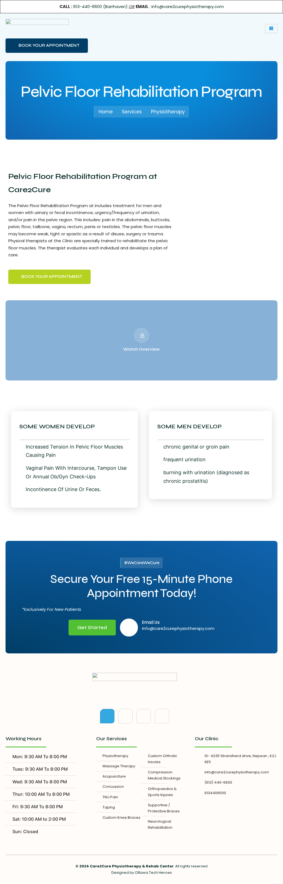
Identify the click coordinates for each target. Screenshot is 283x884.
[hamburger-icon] (271, 28)
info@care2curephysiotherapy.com (187, 6)
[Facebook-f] (107, 716)
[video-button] (141, 335)
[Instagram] (162, 716)
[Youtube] (144, 716)
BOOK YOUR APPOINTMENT (49, 45)
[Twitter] (125, 716)
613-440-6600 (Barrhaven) (100, 6)
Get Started (92, 627)
